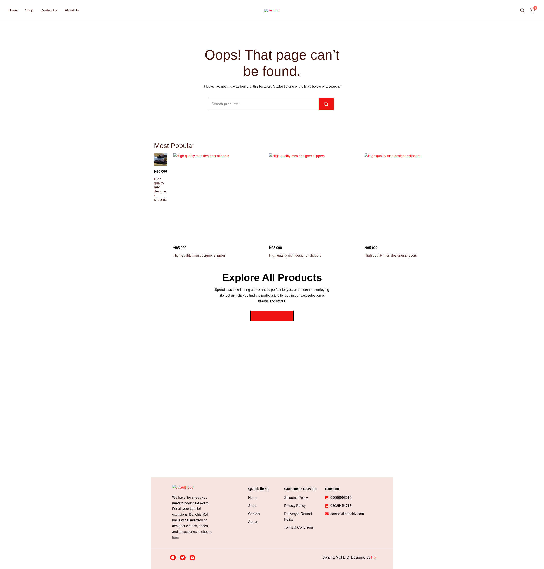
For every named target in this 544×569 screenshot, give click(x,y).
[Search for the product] (326, 104)
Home (13, 10)
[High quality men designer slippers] (160, 159)
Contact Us (49, 10)
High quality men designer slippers (199, 255)
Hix (373, 557)
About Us (72, 10)
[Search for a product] (522, 10)
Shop (29, 10)
